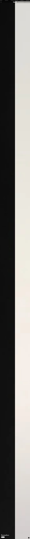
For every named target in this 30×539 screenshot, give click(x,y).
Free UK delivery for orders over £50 (12, 0)
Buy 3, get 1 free (4, 0)
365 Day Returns (20, 0)
